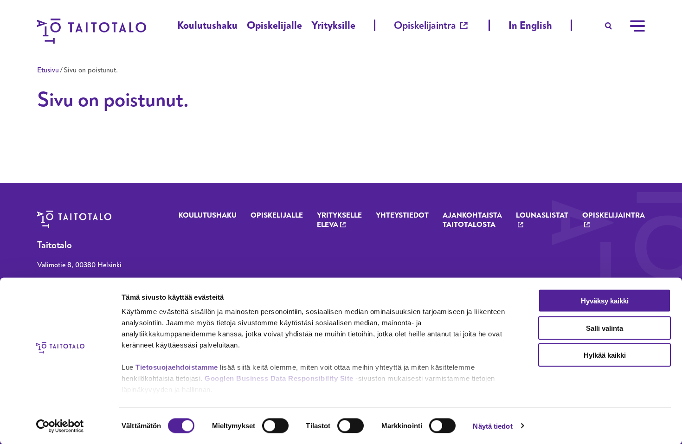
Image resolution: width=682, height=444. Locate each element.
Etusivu (48, 70)
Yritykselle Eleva (339, 220)
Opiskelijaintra (425, 25)
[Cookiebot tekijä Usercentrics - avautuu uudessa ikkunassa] (60, 426)
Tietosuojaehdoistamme (176, 367)
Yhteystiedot (402, 215)
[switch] (275, 425)
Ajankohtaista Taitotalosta (472, 220)
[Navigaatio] (637, 26)
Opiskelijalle (274, 25)
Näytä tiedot (492, 426)
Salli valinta (604, 328)
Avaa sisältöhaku (608, 26)
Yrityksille (333, 25)
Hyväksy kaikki (605, 301)
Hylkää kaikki (605, 355)
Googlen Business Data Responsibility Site (279, 378)
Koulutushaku (207, 25)
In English (530, 25)
